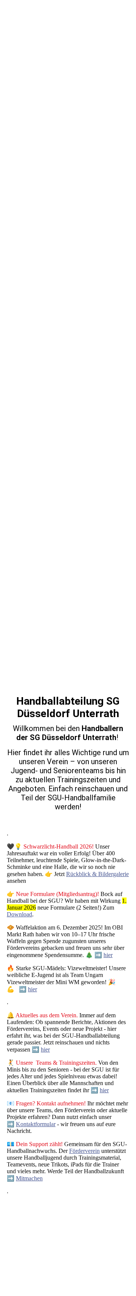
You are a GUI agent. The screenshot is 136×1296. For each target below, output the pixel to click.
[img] (68, 324)
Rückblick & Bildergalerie (97, 874)
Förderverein (84, 1151)
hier (108, 955)
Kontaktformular (36, 1124)
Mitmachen (29, 1178)
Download (19, 914)
